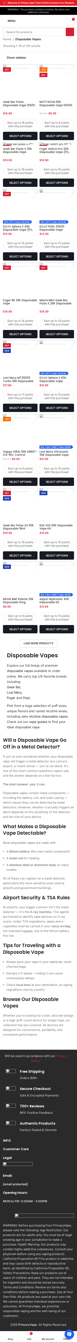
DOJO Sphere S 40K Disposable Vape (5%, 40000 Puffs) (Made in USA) (19, 231)
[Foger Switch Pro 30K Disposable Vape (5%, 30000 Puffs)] (56, 144)
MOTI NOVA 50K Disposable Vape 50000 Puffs (55, 105)
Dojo (26, 698)
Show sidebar (16, 57)
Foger (11, 698)
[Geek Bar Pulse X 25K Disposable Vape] (20, 144)
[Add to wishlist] (32, 69)
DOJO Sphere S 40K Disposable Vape (52, 379)
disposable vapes (20, 671)
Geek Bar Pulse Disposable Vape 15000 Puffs (19, 105)
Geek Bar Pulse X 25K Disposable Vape (17, 150)
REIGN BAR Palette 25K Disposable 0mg (18, 600)
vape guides (38, 722)
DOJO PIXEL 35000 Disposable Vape (51, 228)
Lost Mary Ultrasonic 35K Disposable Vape (54, 453)
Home (7, 39)
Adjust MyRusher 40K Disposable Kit (54, 600)
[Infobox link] (37, 1074)
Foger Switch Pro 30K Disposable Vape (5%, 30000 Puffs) (54, 152)
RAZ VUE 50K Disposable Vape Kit (56, 527)
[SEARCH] (70, 32)
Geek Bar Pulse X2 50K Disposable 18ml (18, 527)
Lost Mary (14, 692)
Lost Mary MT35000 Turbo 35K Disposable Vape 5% (18, 381)
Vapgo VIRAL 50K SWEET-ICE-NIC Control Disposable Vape (20, 455)
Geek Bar (13, 687)
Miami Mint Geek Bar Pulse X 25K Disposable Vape (55, 303)
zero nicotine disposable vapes (44, 716)
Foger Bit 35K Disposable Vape (20, 301)
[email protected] (15, 1184)
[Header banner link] (38, 3)
